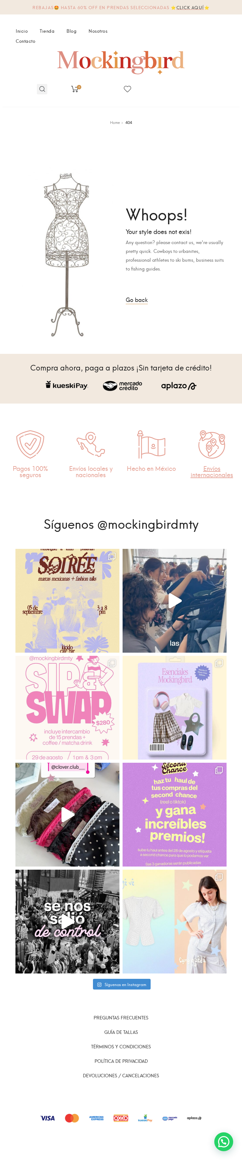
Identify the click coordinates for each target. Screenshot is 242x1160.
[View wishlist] (127, 89)
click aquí (190, 7)
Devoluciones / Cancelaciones (121, 1075)
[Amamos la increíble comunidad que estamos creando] (67, 921)
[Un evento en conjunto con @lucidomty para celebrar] (67, 601)
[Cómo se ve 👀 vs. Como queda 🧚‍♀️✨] (175, 921)
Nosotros (98, 30)
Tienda (47, 30)
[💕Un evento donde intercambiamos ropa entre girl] (175, 601)
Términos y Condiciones (121, 1046)
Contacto (25, 40)
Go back (137, 299)
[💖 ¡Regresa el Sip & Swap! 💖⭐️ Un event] (67, 708)
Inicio (22, 30)
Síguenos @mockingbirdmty (121, 523)
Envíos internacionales (212, 471)
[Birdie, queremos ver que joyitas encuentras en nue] (175, 815)
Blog (71, 30)
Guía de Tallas (121, 1031)
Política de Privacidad (121, 1060)
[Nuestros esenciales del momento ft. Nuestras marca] (175, 708)
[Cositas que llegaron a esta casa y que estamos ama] (67, 815)
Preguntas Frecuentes (121, 1017)
